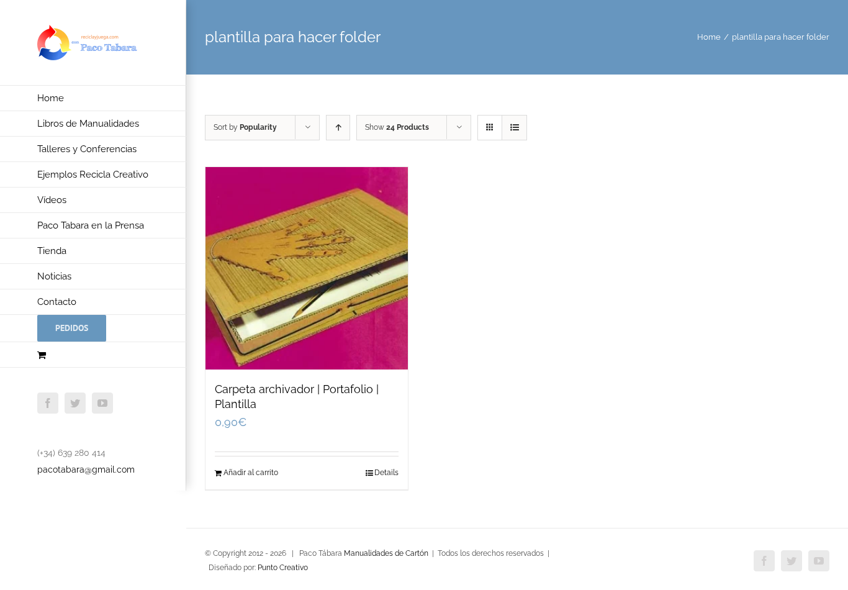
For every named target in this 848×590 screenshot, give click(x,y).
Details (386, 472)
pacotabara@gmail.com (86, 469)
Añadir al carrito (250, 472)
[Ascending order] (338, 127)
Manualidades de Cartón (386, 553)
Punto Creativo (283, 567)
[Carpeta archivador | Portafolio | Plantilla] (306, 268)
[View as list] (514, 128)
